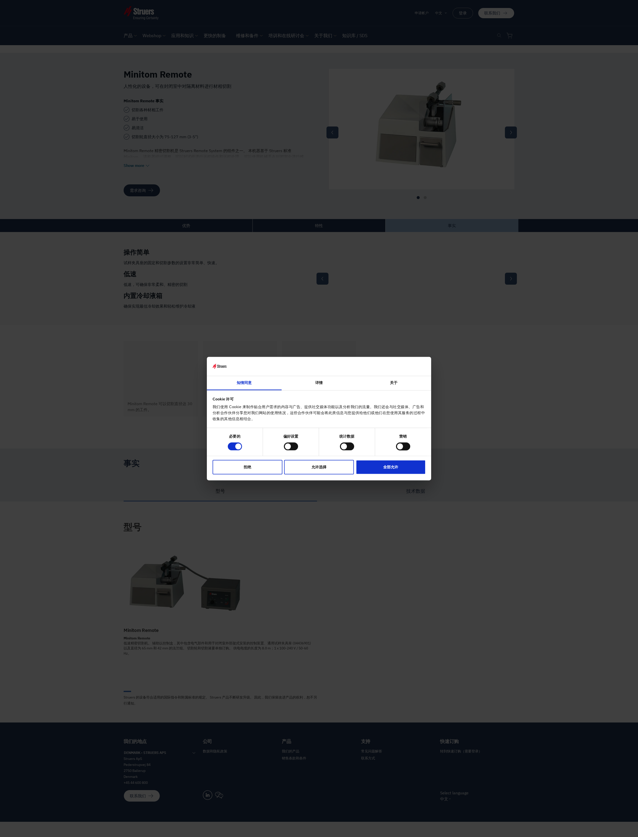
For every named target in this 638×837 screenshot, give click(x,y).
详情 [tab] (319, 383)
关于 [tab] (394, 383)
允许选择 (319, 467)
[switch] (291, 446)
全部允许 (390, 467)
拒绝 (247, 467)
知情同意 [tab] (244, 383)
